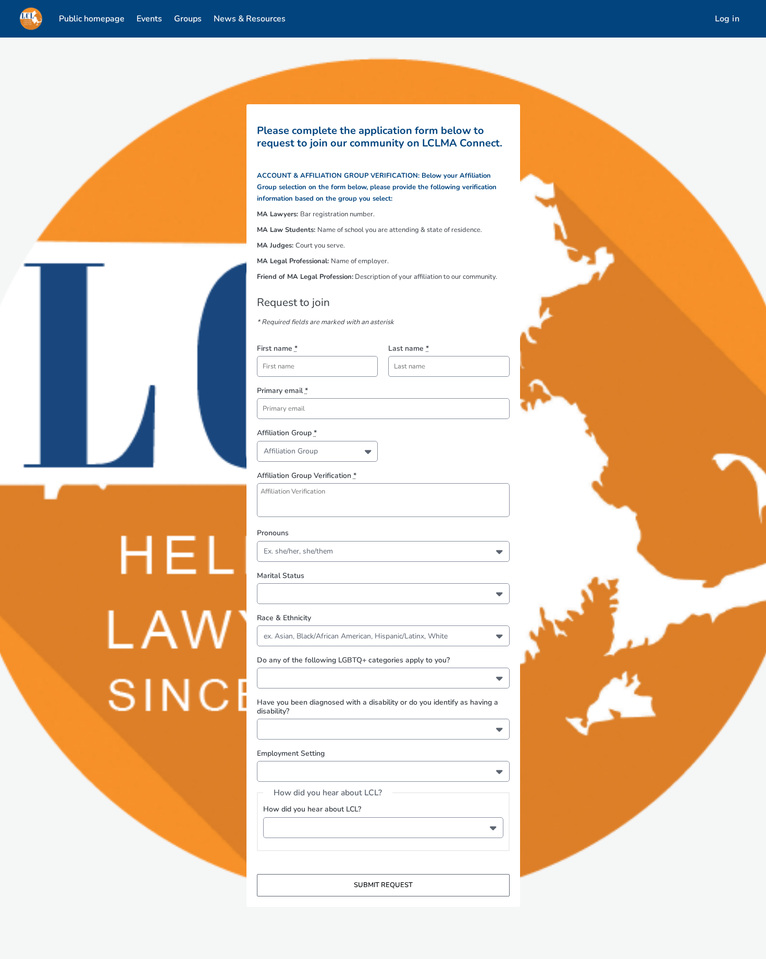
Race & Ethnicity (284, 618)
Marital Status (280, 576)
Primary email (282, 391)
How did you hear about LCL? (312, 809)
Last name (408, 348)
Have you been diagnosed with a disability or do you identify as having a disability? (377, 706)
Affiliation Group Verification (306, 476)
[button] (369, 451)
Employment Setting (291, 753)
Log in (727, 18)
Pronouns (273, 533)
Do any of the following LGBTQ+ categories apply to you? (353, 660)
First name (277, 348)
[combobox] (266, 451)
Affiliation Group (287, 433)
